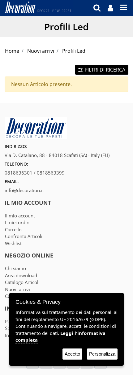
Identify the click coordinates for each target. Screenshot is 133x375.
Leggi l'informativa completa (60, 336)
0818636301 (18, 173)
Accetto (72, 353)
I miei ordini (18, 222)
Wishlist (13, 243)
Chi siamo (15, 268)
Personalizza (102, 353)
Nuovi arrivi (17, 289)
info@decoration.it (24, 190)
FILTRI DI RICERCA (104, 69)
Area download (21, 275)
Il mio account (20, 215)
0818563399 (51, 173)
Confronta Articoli (23, 236)
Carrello (13, 229)
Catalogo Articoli (22, 282)
